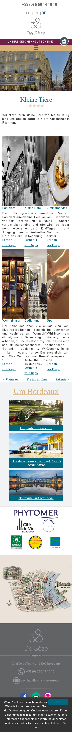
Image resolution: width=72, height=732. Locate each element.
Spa (49, 320)
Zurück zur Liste (37, 379)
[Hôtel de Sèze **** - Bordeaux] (36, 643)
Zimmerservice (57, 208)
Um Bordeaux (36, 391)
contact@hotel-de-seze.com (42, 680)
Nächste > (62, 379)
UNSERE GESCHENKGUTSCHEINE (30, 42)
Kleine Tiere (32, 208)
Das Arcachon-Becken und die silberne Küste (36, 463)
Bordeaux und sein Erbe (36, 498)
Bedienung (31, 320)
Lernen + (8, 240)
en (36, 13)
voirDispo (9, 245)
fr (28, 13)
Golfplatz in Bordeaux (36, 428)
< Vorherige (10, 379)
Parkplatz (8, 208)
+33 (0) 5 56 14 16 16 (39, 5)
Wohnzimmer (11, 320)
